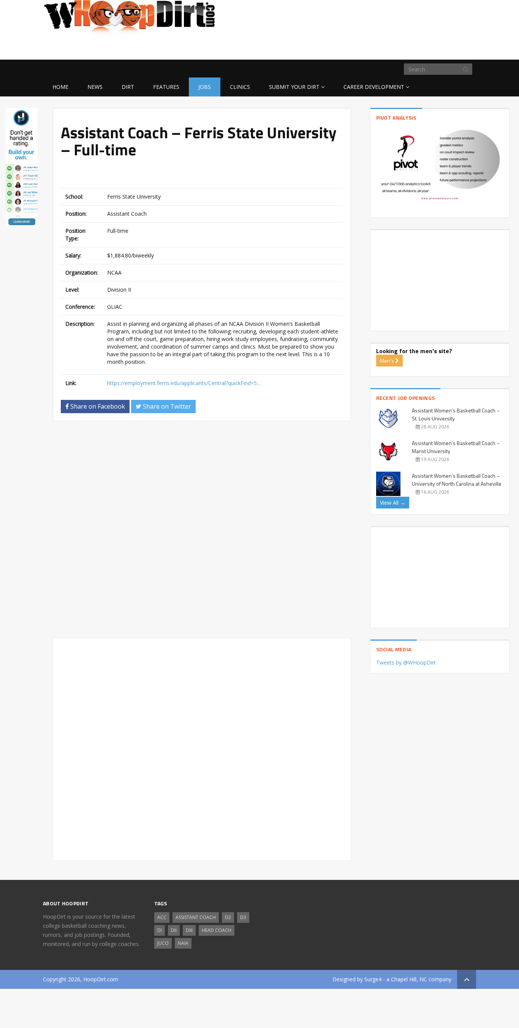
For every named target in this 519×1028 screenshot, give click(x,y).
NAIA (183, 943)
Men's (387, 361)
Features (166, 86)
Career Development (373, 86)
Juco (163, 943)
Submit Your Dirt (294, 86)
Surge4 (372, 979)
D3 (243, 917)
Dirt (128, 86)
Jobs (204, 86)
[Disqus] (202, 533)
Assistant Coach (196, 917)
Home (60, 86)
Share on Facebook (97, 406)
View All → (392, 502)
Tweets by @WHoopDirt (406, 662)
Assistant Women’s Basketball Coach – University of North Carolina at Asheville (457, 480)
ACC (161, 917)
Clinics (240, 86)
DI (159, 930)
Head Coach (216, 930)
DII (174, 930)
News (95, 86)
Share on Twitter (166, 406)
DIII (189, 930)
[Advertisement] (415, 47)
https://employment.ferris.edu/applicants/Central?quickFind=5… (184, 383)
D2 (228, 917)
